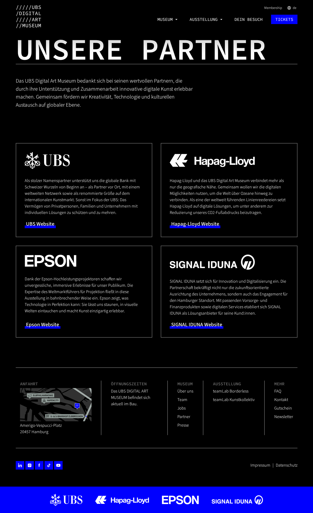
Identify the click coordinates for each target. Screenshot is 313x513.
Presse (183, 425)
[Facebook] (39, 465)
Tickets (284, 19)
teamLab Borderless (230, 391)
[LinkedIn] (20, 465)
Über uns (185, 391)
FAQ (277, 391)
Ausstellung (204, 19)
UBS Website (40, 224)
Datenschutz (286, 465)
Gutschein (283, 408)
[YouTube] (58, 465)
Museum (165, 19)
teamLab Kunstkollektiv (234, 400)
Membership (273, 7)
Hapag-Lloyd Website (195, 224)
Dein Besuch (248, 19)
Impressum (260, 465)
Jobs (181, 408)
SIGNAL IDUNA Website (196, 324)
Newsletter (283, 417)
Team (182, 400)
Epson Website (42, 324)
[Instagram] (29, 465)
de (292, 7)
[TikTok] (49, 465)
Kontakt (281, 400)
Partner (183, 417)
